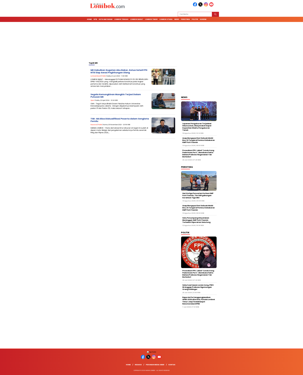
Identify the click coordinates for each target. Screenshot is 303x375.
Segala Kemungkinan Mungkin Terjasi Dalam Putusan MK (116, 95)
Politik (195, 19)
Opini (92, 100)
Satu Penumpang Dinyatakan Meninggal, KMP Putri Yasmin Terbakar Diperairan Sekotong (196, 220)
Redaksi (138, 365)
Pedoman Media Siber (155, 365)
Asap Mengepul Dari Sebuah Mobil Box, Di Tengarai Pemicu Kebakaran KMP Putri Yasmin (198, 140)
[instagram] (206, 6)
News (176, 19)
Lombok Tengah (121, 19)
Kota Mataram (105, 19)
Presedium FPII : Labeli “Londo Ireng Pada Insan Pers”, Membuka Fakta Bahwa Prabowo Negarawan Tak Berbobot (198, 153)
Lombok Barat (136, 19)
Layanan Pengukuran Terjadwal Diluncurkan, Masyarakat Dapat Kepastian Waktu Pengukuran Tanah (196, 126)
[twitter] (200, 6)
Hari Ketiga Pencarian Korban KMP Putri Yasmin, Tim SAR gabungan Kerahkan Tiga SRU (197, 195)
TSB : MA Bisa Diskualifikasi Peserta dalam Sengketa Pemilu (120, 120)
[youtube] (211, 6)
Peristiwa (185, 19)
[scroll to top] (291, 371)
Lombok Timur (151, 19)
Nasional (94, 125)
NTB (95, 19)
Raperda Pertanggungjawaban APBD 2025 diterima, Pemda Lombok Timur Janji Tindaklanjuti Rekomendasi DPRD (198, 300)
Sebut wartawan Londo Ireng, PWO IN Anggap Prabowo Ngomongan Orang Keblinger (198, 287)
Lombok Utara (165, 19)
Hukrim (203, 19)
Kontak (171, 365)
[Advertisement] (151, 42)
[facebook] (195, 6)
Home (89, 19)
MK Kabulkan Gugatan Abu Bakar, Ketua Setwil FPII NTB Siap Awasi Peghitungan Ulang (119, 71)
